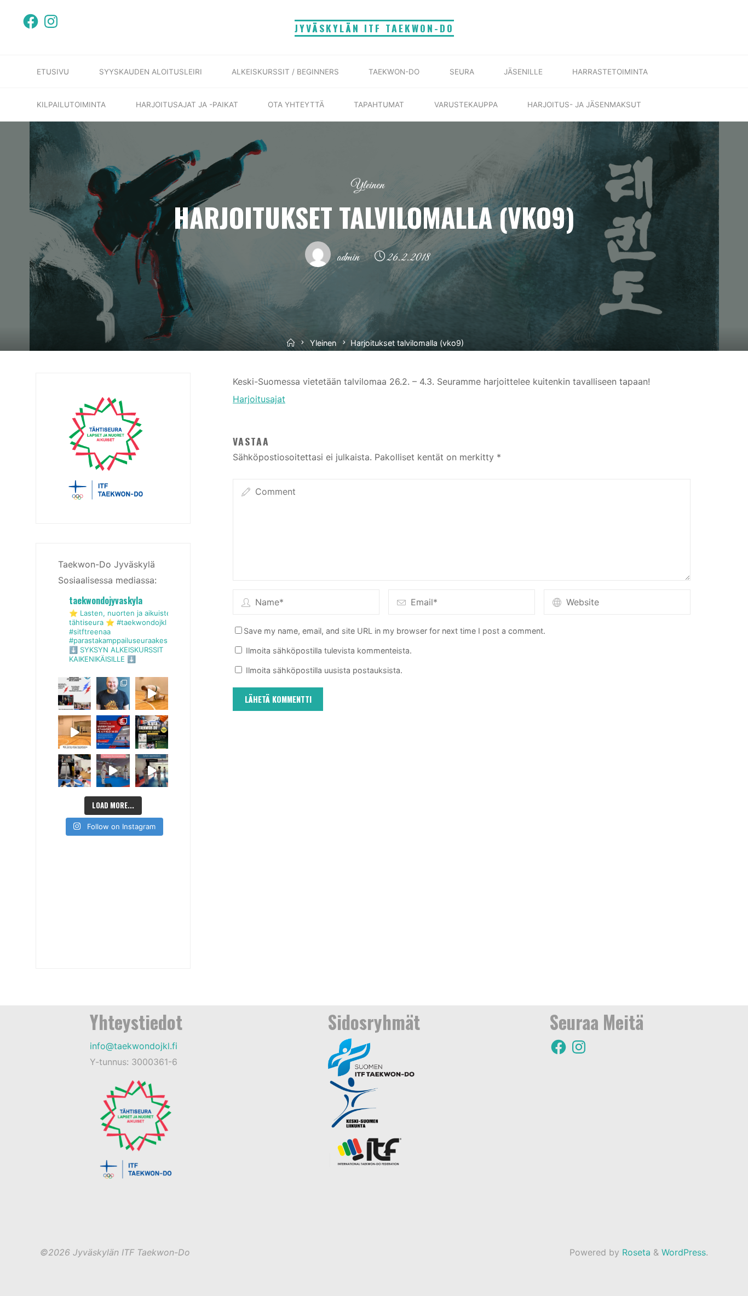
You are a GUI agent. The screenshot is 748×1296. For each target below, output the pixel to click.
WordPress (683, 1252)
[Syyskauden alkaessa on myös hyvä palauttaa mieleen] (112, 770)
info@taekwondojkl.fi (133, 1045)
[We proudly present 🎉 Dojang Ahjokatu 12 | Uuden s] (112, 731)
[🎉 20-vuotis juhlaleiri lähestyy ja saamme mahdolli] (112, 693)
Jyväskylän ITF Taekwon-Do (374, 28)
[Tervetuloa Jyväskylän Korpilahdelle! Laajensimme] (74, 731)
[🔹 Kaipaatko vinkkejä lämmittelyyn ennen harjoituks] (151, 693)
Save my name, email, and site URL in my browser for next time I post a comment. (394, 630)
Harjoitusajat (259, 399)
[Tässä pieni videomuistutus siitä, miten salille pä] (151, 770)
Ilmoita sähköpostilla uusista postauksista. (324, 670)
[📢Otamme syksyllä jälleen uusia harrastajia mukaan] (151, 731)
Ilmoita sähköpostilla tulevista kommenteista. (329, 650)
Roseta (635, 1252)
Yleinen (367, 185)
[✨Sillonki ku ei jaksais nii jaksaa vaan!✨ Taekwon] (74, 770)
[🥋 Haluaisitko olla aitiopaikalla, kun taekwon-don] (74, 693)
